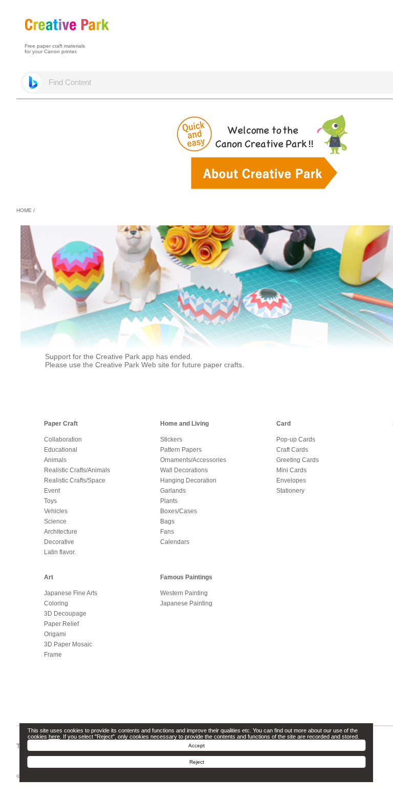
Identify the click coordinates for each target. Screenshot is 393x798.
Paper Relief (61, 623)
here (54, 736)
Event (52, 490)
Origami (55, 634)
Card (283, 423)
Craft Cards (292, 449)
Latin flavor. (60, 552)
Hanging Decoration (188, 480)
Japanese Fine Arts (70, 593)
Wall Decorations (184, 470)
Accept (196, 745)
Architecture (60, 531)
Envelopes (291, 480)
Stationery (290, 490)
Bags (167, 521)
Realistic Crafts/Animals (77, 470)
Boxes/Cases (178, 511)
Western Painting (184, 593)
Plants (169, 501)
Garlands (173, 490)
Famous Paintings (186, 577)
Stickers (171, 439)
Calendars (174, 541)
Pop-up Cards (295, 439)
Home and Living (184, 423)
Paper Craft (61, 423)
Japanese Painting (186, 603)
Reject (196, 762)
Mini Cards (291, 470)
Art (48, 577)
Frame (53, 654)
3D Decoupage (65, 613)
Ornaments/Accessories (193, 460)
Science (55, 521)
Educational (60, 449)
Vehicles (56, 511)
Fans (167, 531)
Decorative (59, 541)
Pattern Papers (181, 449)
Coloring (56, 603)
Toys (50, 501)
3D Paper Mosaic (68, 644)
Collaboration (63, 439)
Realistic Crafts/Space (74, 480)
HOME (24, 210)
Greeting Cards (297, 460)
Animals (55, 460)
